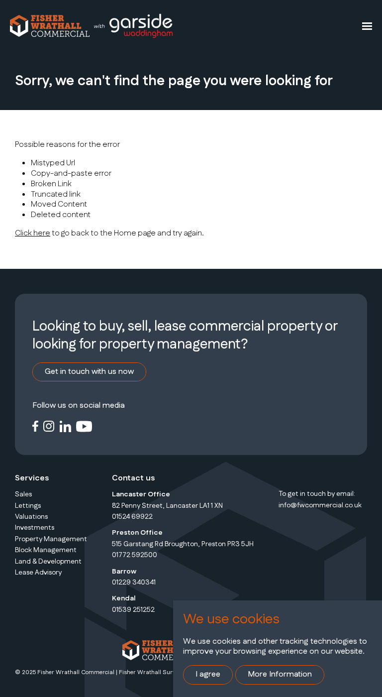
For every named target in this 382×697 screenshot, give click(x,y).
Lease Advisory (38, 573)
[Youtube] (84, 426)
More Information (280, 674)
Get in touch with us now (89, 371)
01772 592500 (134, 555)
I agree (207, 674)
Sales (23, 494)
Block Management (46, 550)
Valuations (31, 517)
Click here (32, 233)
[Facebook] (35, 426)
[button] (367, 25)
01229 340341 (134, 582)
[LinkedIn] (65, 426)
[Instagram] (49, 426)
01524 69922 (132, 517)
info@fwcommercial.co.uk (320, 505)
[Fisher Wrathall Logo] (50, 25)
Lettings (28, 506)
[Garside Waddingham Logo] (133, 26)
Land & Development (48, 562)
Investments (34, 528)
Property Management (51, 539)
